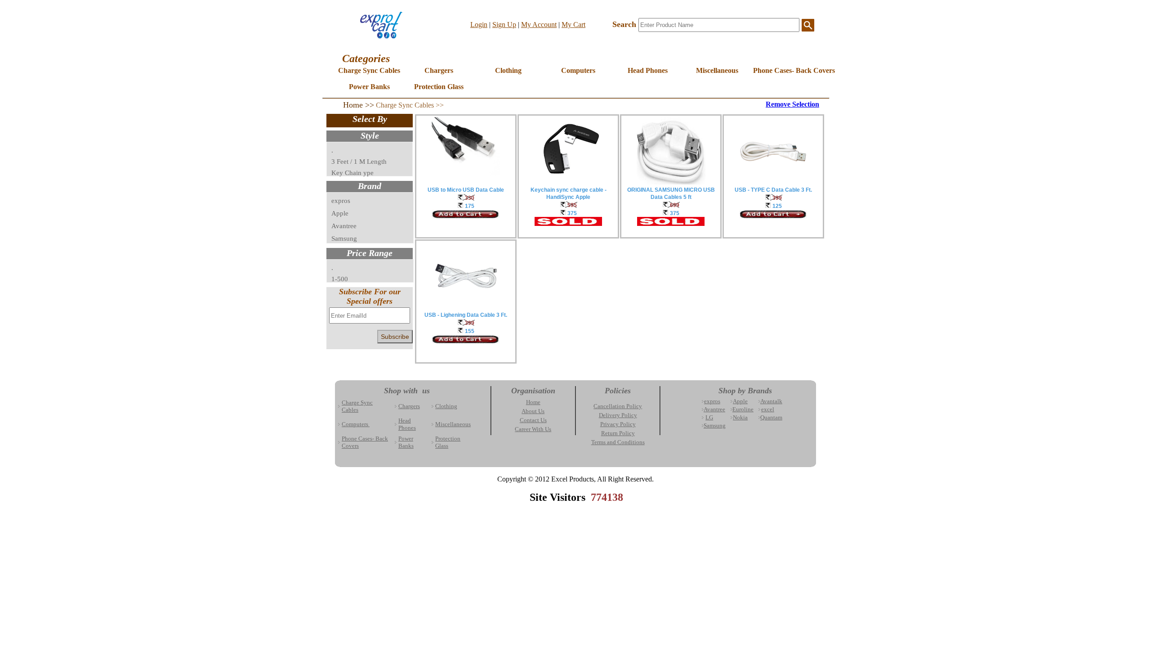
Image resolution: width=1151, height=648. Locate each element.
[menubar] (582, 81)
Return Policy (618, 433)
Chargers (438, 70)
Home (533, 402)
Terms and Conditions (618, 442)
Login (478, 24)
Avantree (344, 226)
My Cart (573, 24)
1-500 (339, 279)
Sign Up (504, 24)
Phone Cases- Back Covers (787, 70)
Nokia (740, 417)
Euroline (743, 409)
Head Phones (648, 70)
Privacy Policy (618, 424)
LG (709, 417)
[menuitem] (369, 73)
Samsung (344, 238)
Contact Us (533, 420)
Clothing (508, 70)
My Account (539, 24)
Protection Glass (439, 86)
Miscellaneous (717, 70)
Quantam (771, 417)
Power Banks (369, 86)
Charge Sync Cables (369, 70)
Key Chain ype (352, 172)
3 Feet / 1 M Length (359, 161)
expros (340, 200)
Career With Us (533, 429)
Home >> (358, 104)
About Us (533, 411)
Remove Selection (792, 104)
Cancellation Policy (617, 406)
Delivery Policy (618, 415)
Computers (578, 70)
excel (767, 409)
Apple (339, 213)
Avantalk (771, 401)
